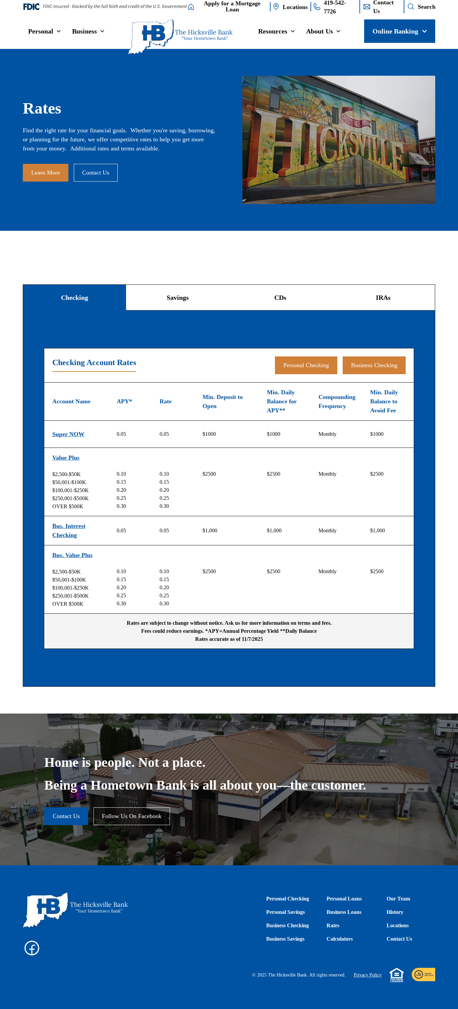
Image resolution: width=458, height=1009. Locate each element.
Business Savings (285, 939)
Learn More (45, 172)
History (395, 912)
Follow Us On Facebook (132, 816)
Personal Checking (306, 365)
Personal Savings (285, 912)
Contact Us (95, 172)
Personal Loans (344, 898)
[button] (45, 31)
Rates (333, 925)
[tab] (74, 298)
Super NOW (68, 434)
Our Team (398, 898)
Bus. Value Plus (72, 555)
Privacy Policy (368, 975)
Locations (398, 925)
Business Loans (344, 912)
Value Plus (65, 457)
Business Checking (374, 365)
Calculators (340, 939)
